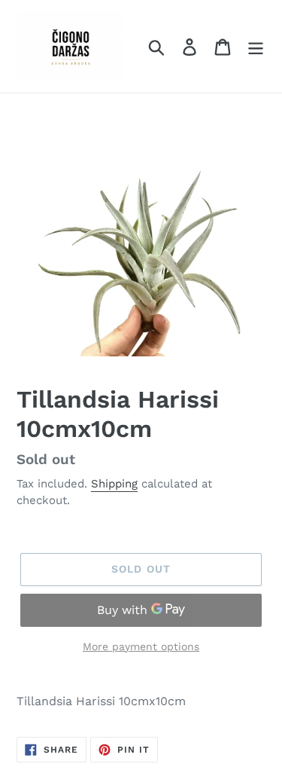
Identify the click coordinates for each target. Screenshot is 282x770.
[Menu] (255, 46)
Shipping (114, 483)
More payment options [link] (141, 646)
